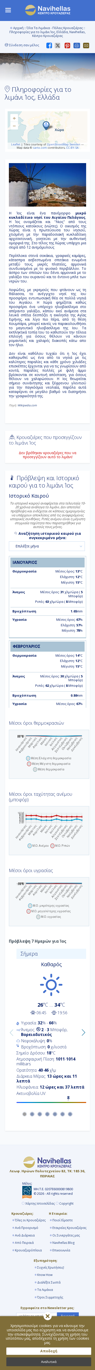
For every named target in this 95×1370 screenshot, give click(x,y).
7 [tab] (70, 1114)
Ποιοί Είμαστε (62, 1220)
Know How (44, 1275)
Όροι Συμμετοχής (50, 1297)
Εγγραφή (68, 1316)
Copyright (66, 1203)
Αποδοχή (48, 1351)
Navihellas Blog (63, 1243)
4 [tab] (47, 1114)
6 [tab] (62, 1114)
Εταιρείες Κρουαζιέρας (69, 1228)
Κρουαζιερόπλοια (28, 1250)
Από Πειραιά (24, 1243)
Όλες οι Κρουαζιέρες (30, 1220)
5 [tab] (55, 1114)
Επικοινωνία (61, 1250)
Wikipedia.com (27, 405)
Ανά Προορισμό (26, 1228)
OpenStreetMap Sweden (63, 144)
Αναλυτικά (48, 1362)
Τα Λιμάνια (45, 1290)
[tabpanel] (47, 1028)
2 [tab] (32, 1114)
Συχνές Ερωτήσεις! (50, 1267)
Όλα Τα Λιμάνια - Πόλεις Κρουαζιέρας (55, 28)
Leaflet (15, 144)
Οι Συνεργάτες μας (66, 1235)
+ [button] (14, 118)
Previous (10, 1031)
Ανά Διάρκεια (25, 1235)
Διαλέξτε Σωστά (49, 1282)
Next (82, 1031)
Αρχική (18, 28)
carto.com (40, 147)
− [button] (14, 125)
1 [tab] (24, 1114)
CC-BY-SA (72, 147)
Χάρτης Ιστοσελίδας (40, 1203)
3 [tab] (40, 1114)
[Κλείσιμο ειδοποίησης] (48, 1316)
